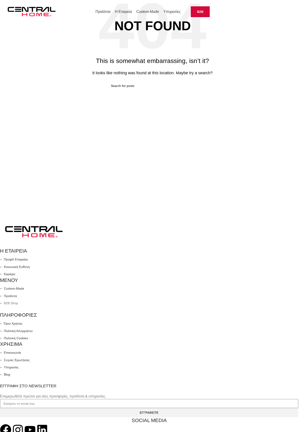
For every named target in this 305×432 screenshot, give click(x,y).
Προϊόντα (10, 296)
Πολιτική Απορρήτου (18, 331)
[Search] (300, 11)
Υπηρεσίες (11, 367)
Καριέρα (9, 274)
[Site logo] (31, 11)
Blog (7, 374)
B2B (200, 12)
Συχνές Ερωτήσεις (17, 360)
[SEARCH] (192, 86)
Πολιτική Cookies (16, 338)
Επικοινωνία (12, 352)
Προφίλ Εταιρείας (16, 259)
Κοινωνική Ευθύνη (17, 267)
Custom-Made (14, 288)
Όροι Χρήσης (13, 323)
